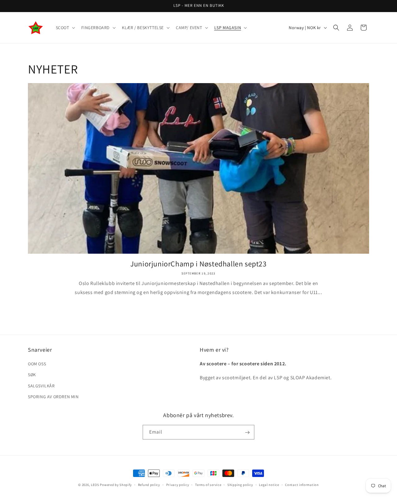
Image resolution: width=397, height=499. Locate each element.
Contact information (302, 484)
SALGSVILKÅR (41, 386)
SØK (32, 375)
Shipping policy (240, 484)
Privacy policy (177, 484)
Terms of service (208, 484)
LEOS (95, 485)
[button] (65, 27)
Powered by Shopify (116, 485)
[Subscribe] (247, 432)
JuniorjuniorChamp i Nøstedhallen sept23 (198, 264)
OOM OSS (37, 364)
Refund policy (149, 484)
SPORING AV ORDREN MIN (53, 396)
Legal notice (269, 484)
